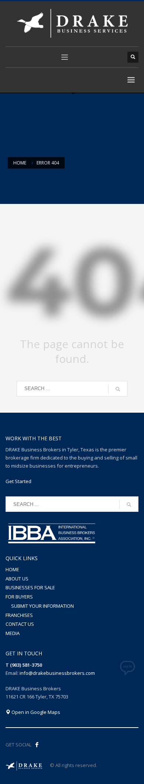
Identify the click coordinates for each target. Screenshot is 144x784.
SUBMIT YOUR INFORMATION (42, 606)
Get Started (18, 481)
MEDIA (13, 633)
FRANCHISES (19, 615)
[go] (117, 389)
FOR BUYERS (19, 596)
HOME (12, 569)
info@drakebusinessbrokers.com (57, 673)
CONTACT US (20, 624)
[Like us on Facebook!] (36, 744)
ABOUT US (17, 578)
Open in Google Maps (35, 712)
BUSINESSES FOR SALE (30, 587)
